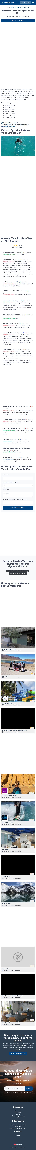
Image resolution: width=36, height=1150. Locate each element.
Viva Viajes (5, 676)
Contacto (18, 1135)
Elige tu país (19, 1144)
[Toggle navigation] (33, 2)
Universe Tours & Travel (9, 795)
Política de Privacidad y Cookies (18, 1128)
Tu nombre (6, 475)
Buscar (30, 1088)
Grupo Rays (5, 849)
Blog (18, 1117)
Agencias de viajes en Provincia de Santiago (17, 571)
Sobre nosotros (18, 1111)
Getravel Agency (7, 703)
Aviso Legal (18, 1126)
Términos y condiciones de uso (18, 1125)
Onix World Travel (7, 822)
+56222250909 (18, 21)
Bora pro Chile (6, 903)
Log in (18, 1114)
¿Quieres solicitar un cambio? (9, 123)
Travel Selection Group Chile (10, 1023)
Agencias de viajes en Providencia (19, 7)
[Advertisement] (18, 42)
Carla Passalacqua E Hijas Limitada (12, 996)
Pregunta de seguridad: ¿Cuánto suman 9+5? (15, 499)
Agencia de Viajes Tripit (9, 649)
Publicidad (18, 1112)
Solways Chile (6, 969)
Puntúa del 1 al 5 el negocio (10, 482)
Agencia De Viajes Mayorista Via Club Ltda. (14, 730)
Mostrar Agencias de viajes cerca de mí (19, 1092)
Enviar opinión (19, 507)
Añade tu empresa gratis (18, 1054)
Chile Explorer (6, 876)
